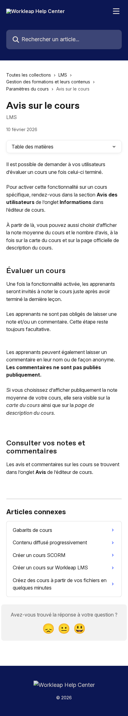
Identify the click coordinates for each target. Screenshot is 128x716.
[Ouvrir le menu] (116, 11)
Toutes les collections (28, 74)
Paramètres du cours (27, 88)
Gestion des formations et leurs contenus (48, 81)
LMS (62, 74)
